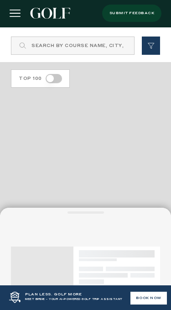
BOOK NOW (148, 298)
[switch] (54, 78)
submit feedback (132, 13)
